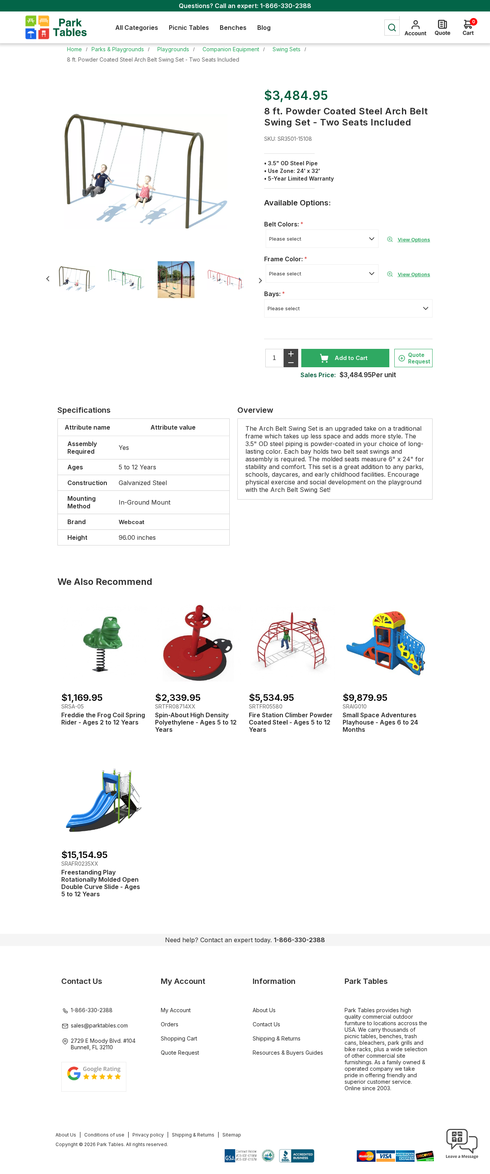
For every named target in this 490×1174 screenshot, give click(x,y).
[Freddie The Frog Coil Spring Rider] (104, 643)
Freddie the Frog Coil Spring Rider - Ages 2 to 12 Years (103, 719)
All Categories (136, 27)
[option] (82, 280)
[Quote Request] (442, 28)
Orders (169, 1024)
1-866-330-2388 (285, 6)
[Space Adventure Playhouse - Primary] (386, 643)
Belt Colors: (282, 224)
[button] (462, 1159)
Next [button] (260, 280)
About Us (264, 1010)
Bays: (273, 294)
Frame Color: (284, 259)
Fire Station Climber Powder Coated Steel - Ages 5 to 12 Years (291, 722)
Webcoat (131, 522)
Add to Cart (351, 357)
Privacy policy (148, 1135)
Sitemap (231, 1135)
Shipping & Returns (277, 1038)
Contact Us (266, 1024)
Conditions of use (104, 1135)
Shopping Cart (179, 1038)
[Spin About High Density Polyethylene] (198, 643)
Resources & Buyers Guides (288, 1052)
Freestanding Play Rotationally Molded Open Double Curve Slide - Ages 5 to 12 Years (100, 883)
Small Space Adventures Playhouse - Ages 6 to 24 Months (380, 722)
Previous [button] (47, 279)
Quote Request (419, 358)
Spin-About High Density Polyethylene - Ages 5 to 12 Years (196, 722)
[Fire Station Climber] (292, 643)
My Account (176, 1010)
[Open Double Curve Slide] (104, 800)
